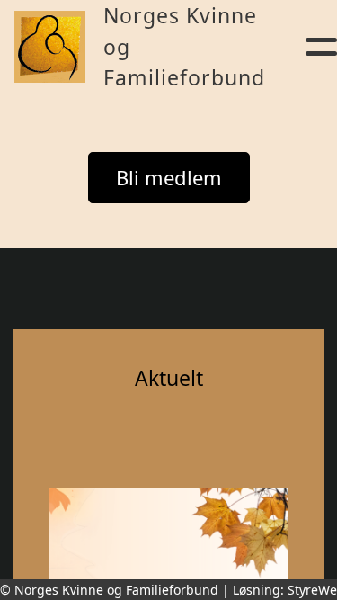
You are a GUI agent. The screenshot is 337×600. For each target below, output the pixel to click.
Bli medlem (169, 177)
